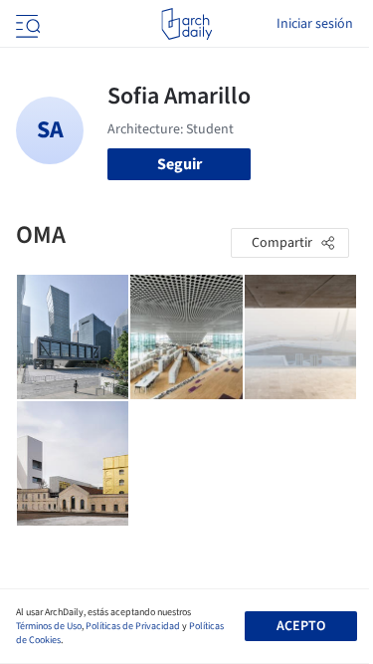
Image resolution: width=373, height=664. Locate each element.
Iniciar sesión (315, 24)
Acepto (301, 626)
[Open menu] (26, 24)
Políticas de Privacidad (133, 626)
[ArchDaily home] (186, 24)
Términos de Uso (49, 626)
